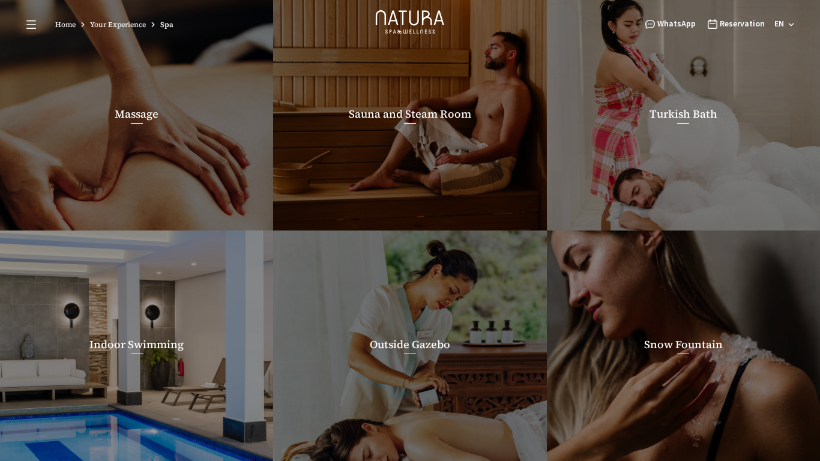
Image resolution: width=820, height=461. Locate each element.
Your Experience (118, 24)
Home (65, 24)
